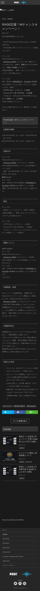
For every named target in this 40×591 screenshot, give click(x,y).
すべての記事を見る (20, 421)
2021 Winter (6, 543)
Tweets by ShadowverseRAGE (13, 520)
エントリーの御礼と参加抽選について (28, 454)
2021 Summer (6, 552)
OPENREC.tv (18, 81)
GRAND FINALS (19, 406)
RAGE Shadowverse (20, 2)
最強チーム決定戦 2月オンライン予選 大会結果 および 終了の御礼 (28, 439)
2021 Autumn (31, 406)
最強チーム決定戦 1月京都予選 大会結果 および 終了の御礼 (28, 469)
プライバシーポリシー (9, 565)
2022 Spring (6, 538)
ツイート (9, 412)
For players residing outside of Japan (13, 556)
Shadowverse (29, 574)
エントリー (29, 461)
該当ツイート (6, 177)
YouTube (27, 81)
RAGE (11, 574)
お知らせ (22, 448)
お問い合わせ (6, 561)
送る (32, 412)
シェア (21, 412)
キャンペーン (7, 406)
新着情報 (5, 534)
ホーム (4, 530)
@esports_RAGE (10, 62)
